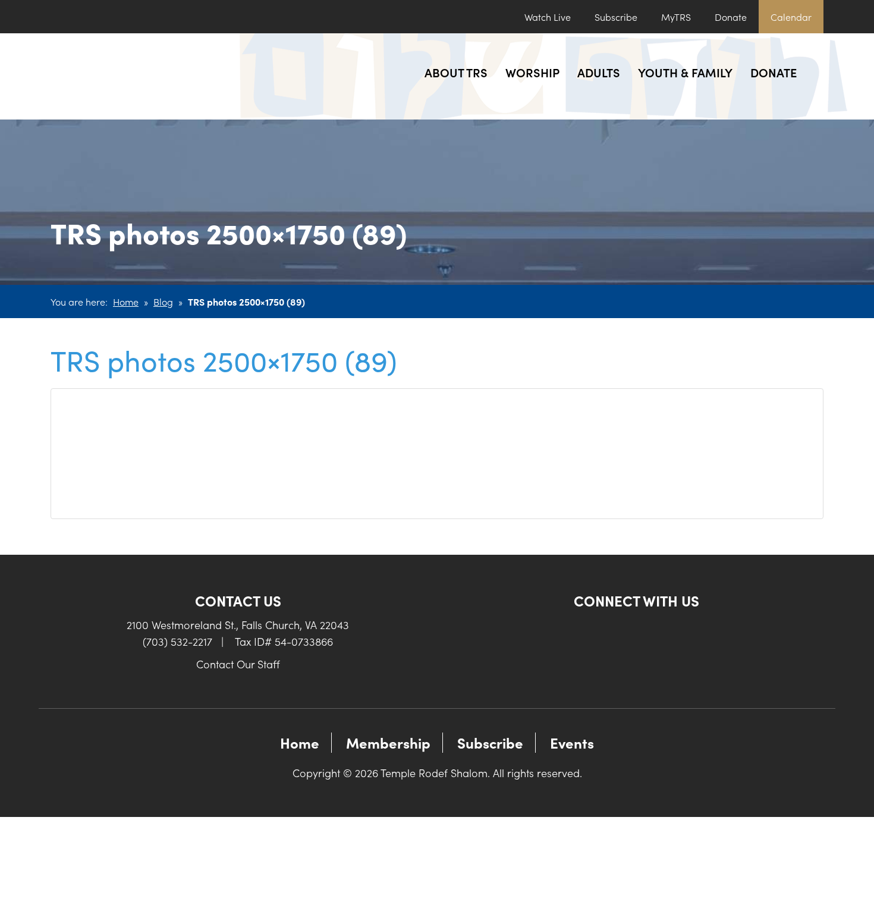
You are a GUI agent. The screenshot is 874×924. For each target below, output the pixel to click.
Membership (388, 742)
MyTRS (676, 16)
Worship (532, 72)
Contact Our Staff (238, 663)
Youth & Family (685, 72)
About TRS (456, 72)
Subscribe (616, 16)
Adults (598, 72)
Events (572, 742)
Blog (163, 301)
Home (126, 301)
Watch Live (547, 16)
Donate (731, 16)
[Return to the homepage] (138, 76)
